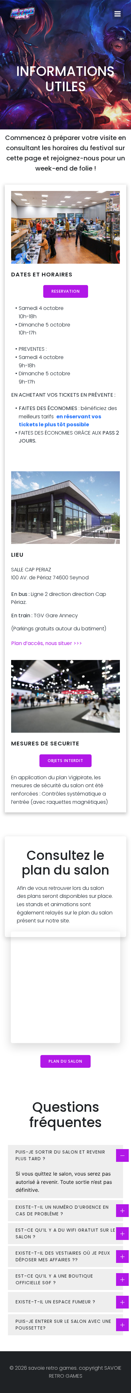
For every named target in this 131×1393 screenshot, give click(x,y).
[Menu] (117, 14)
